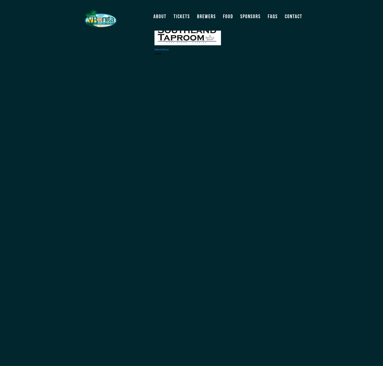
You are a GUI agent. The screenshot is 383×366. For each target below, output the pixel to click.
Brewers (206, 16)
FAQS (273, 16)
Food (228, 16)
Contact (293, 16)
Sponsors (250, 16)
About (159, 16)
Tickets (182, 16)
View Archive (161, 49)
